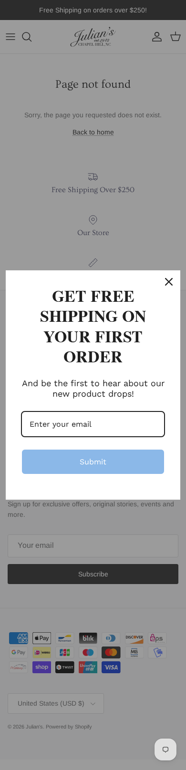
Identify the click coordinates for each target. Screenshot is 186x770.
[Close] (168, 281)
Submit (93, 461)
